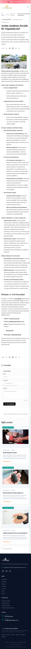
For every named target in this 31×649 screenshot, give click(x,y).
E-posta (5, 380)
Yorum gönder (10, 404)
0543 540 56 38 (14, 318)
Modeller (4, 586)
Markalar (4, 584)
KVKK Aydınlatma (6, 605)
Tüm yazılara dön (7, 548)
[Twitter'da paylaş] (6, 48)
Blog (7, 14)
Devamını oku (6, 461)
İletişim (3, 593)
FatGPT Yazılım (18, 644)
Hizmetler (4, 581)
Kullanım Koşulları (6, 600)
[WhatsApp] (10, 571)
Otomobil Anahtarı (12, 14)
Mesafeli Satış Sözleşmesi (8, 607)
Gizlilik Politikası (5, 603)
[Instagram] (3, 571)
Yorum (5, 388)
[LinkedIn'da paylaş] (13, 48)
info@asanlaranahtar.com (16, 321)
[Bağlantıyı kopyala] (19, 48)
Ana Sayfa (2, 14)
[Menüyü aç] (27, 6)
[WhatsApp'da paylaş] (16, 48)
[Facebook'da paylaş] (9, 48)
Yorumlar (4, 588)
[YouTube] (6, 571)
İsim (4, 374)
